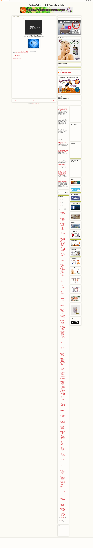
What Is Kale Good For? (62, 337)
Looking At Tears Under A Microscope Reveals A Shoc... (62, 214)
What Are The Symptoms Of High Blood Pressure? (62, 483)
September (63, 517)
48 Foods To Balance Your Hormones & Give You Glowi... (62, 341)
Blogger (52, 545)
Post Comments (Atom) (36, 103)
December (62, 208)
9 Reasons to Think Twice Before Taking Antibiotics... (62, 388)
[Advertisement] (34, 90)
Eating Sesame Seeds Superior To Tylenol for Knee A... (62, 248)
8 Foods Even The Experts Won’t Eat (62, 379)
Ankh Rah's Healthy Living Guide (46, 4)
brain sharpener (19, 52)
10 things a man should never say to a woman (62, 360)
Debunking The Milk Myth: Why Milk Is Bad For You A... (62, 513)
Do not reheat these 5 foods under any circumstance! (62, 135)
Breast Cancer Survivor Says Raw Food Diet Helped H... (62, 428)
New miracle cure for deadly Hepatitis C (62, 232)
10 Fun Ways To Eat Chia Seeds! (62, 236)
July (61, 520)
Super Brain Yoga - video (62, 262)
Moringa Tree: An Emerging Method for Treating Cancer (62, 285)
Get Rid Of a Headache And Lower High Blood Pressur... (62, 368)
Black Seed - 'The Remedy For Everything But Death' (62, 436)
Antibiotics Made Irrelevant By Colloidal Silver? (62, 355)
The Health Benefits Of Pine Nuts (62, 408)
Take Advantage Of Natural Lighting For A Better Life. (62, 478)
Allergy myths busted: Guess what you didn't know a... (62, 302)
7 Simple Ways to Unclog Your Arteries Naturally (62, 458)
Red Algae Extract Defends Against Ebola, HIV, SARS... (62, 322)
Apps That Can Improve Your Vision (62, 468)
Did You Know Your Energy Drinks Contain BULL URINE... (62, 417)
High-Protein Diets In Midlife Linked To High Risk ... (62, 259)
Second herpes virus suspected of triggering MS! (63, 165)
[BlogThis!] (31, 51)
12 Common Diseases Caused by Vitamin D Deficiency (62, 383)
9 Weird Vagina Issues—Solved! (62, 373)
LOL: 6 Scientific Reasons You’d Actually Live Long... (62, 490)
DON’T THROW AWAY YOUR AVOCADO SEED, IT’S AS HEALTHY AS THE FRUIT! (62, 156)
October (62, 211)
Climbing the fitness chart (62, 181)
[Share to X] (32, 51)
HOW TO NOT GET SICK (62, 376)
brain (16, 52)
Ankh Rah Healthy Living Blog (65, 72)
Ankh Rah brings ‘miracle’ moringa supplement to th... (62, 311)
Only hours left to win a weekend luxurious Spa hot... (62, 333)
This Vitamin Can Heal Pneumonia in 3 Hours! (62, 393)
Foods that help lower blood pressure (62, 495)
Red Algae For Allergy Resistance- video (62, 306)
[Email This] (30, 51)
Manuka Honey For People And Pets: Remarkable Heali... (62, 347)
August (62, 518)
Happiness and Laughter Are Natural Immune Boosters (62, 317)
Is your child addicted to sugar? (62, 274)
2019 (61, 199)
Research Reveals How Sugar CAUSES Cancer (62, 397)
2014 (61, 206)
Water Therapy (62, 371)
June (61, 521)
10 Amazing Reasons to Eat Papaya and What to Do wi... (62, 243)
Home (34, 100)
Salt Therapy (62, 486)
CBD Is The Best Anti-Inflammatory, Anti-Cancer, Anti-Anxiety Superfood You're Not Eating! (62, 173)
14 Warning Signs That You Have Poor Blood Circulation (62, 454)
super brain (24, 52)
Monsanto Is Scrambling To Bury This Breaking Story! (63, 151)
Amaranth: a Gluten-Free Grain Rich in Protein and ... (62, 328)
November (62, 209)
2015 (61, 205)
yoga (27, 52)
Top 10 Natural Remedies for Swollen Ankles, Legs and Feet (62, 109)
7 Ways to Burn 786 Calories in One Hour (62, 351)
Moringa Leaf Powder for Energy (62, 239)
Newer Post (15, 100)
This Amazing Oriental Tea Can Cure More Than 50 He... (62, 423)
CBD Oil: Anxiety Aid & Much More (62, 126)
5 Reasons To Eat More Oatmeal (62, 224)
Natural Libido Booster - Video (62, 363)
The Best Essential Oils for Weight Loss (62, 266)
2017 (61, 202)
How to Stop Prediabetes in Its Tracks (62, 509)
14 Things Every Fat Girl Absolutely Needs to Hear (62, 279)
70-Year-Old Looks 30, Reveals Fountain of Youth (62, 253)
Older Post (53, 100)
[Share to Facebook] (33, 51)
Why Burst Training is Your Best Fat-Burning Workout (62, 220)
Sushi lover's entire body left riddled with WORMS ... (62, 297)
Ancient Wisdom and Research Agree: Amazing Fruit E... (62, 472)
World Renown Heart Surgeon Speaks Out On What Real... (62, 442)
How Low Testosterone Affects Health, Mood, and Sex (62, 500)
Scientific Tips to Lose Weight (62, 432)
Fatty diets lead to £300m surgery (62, 228)
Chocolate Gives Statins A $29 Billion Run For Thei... (62, 448)
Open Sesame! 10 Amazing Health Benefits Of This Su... (62, 270)
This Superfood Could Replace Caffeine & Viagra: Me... (62, 403)
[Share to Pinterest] (35, 51)
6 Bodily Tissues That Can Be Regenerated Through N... (62, 463)
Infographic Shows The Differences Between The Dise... (62, 412)
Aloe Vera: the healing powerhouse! (62, 505)
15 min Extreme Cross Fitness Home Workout (62, 291)
